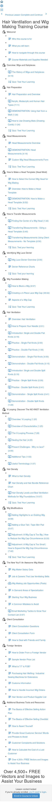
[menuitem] (1, 6)
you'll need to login (37, 791)
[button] (1, 2)
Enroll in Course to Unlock (26, 795)
